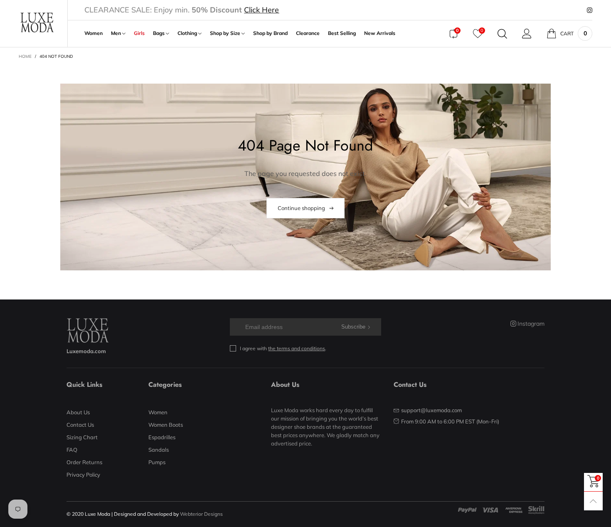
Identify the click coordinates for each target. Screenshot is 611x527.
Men (116, 33)
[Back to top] (593, 501)
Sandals (158, 449)
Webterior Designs (201, 514)
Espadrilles (161, 437)
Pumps (156, 462)
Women (93, 33)
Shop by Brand (270, 33)
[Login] (527, 34)
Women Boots (165, 424)
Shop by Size (225, 33)
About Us (78, 412)
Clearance (308, 33)
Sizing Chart (82, 437)
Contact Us (80, 424)
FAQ (72, 449)
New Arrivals (379, 33)
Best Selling (342, 33)
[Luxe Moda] (37, 22)
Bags (159, 33)
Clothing (187, 33)
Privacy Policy (83, 474)
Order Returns (84, 462)
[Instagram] (589, 10)
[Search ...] (502, 34)
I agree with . (283, 348)
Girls (139, 33)
